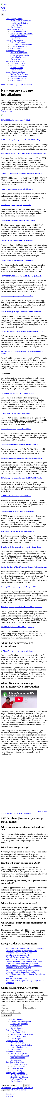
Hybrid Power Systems (14, 40)
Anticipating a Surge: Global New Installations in (17, 531)
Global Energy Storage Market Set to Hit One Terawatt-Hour (21, 458)
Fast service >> (6, 111)
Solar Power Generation (15, 61)
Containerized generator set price (18, 955)
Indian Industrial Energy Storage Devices (21, 959)
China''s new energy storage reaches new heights (17, 296)
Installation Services (17, 57)
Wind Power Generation (15, 51)
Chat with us (26, 813)
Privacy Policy (6, 1088)
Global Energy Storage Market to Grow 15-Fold (17, 260)
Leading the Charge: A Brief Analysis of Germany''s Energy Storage (24, 567)
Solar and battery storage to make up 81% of (16, 429)
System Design (16, 25)
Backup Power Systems (19, 74)
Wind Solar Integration (18, 42)
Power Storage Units (18, 31)
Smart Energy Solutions (19, 23)
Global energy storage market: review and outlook (18, 220)
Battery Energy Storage (14, 29)
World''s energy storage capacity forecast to (16, 205)
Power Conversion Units (19, 55)
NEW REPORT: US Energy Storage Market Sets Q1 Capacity (21, 276)
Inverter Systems (16, 68)
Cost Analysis (15, 59)
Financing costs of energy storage (18, 968)
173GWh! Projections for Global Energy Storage (17, 627)
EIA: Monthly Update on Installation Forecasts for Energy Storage (23, 153)
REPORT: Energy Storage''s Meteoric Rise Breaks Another (21, 311)
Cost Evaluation (16, 27)
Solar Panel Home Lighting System (19, 953)
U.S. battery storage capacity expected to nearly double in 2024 (22, 331)
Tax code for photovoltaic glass (17, 957)
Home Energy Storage (14, 19)
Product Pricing (16, 70)
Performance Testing (18, 78)
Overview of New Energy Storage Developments (17, 240)
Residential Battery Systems (20, 21)
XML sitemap (17, 1088)
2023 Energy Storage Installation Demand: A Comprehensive (21, 607)
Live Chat (9, 1096)
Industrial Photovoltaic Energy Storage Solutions (24, 966)
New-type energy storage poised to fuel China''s (17, 189)
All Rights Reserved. (19, 1090)
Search (26, 1085)
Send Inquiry (10, 1094)
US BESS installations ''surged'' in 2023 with (16, 496)
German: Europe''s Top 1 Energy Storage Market (17, 511)
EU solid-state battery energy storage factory (22, 970)
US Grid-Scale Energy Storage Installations (15, 413)
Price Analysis (15, 38)
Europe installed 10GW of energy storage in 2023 (17, 393)
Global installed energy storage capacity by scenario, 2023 (20, 444)
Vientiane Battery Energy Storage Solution (22, 963)
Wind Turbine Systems (18, 53)
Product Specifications (18, 36)
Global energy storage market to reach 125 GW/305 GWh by (21, 478)
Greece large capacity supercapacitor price (21, 951)
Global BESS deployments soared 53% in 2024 (16, 120)
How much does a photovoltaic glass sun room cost (25, 949)
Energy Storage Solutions (15, 72)
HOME (4, 84)
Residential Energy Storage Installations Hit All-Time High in (21, 140)
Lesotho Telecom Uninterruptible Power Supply (24, 961)
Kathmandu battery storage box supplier (21, 972)
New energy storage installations (20, 84)
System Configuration (18, 46)
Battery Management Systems (21, 34)
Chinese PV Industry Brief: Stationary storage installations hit (21, 173)
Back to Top (28, 1088)
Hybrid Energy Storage (19, 76)
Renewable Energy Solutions (21, 44)
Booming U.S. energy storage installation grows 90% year (20, 587)
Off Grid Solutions (17, 66)
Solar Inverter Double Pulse (16, 978)
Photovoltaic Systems (18, 63)
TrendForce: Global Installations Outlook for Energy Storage (21, 547)
